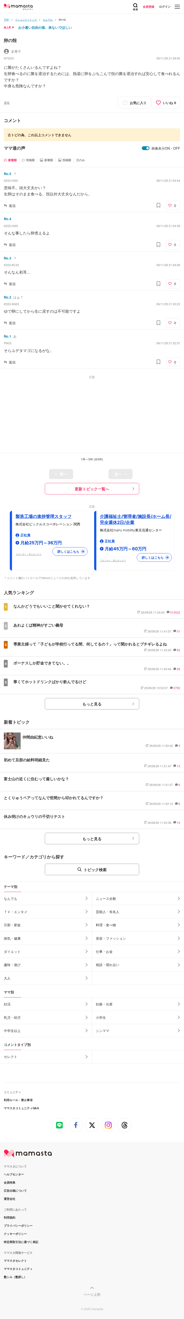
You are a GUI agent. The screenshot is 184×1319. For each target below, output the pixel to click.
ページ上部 (92, 1294)
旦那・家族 (12, 924)
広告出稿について (15, 1190)
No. (7, 173)
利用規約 (9, 1217)
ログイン (165, 6)
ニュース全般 (106, 898)
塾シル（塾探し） (15, 1276)
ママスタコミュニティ (18, 1268)
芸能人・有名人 (107, 911)
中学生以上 (12, 1030)
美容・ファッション (111, 938)
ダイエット (12, 951)
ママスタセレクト (15, 1260)
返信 (12, 205)
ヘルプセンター (14, 1174)
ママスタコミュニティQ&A (21, 1108)
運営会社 (9, 1198)
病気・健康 (12, 938)
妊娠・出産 (104, 1004)
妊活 (7, 1004)
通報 (7, 102)
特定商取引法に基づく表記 (21, 1241)
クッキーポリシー (15, 1233)
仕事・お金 (104, 951)
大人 (7, 978)
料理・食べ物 (106, 924)
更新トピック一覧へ (92, 489)
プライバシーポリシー (18, 1225)
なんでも (10, 898)
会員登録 (148, 6)
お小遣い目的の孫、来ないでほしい (45, 27)
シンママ (102, 1030)
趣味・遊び (12, 964)
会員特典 (9, 1182)
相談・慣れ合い (107, 964)
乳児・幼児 (12, 1017)
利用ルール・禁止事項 (18, 1099)
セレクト (10, 1056)
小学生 (101, 1017)
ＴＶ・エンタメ (15, 911)
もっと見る (92, 704)
